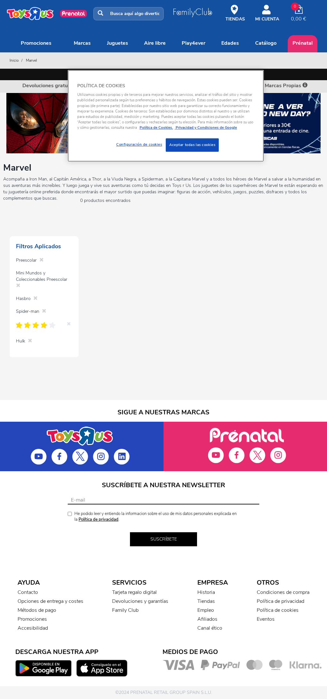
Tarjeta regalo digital (134, 592)
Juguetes (117, 43)
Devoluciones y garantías (140, 601)
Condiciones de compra (283, 592)
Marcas (82, 43)
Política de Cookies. (156, 127)
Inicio (14, 60)
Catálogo (266, 43)
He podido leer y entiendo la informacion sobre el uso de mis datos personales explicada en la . (155, 517)
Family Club (125, 610)
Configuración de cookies (139, 144)
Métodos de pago (37, 610)
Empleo (205, 610)
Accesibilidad (33, 628)
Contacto (28, 592)
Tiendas (206, 601)
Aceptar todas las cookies (192, 144)
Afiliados (207, 619)
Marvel (31, 60)
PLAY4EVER (193, 43)
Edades (230, 43)
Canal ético (209, 628)
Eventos (266, 619)
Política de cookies (278, 610)
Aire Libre (155, 43)
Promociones (36, 43)
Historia (206, 592)
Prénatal (303, 43)
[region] (166, 116)
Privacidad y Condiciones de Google (206, 127)
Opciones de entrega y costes (50, 601)
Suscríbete (163, 539)
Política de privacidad (98, 519)
